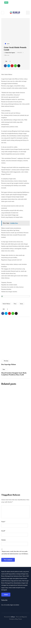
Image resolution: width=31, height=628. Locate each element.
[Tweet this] (8, 65)
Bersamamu (6, 430)
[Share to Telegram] (18, 65)
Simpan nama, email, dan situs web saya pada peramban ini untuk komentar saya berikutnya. (15, 552)
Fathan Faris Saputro (10, 52)
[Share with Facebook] (5, 65)
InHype (13, 616)
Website (3, 540)
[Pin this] (12, 65)
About (6, 594)
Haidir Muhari (6, 303)
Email (3, 531)
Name (3, 521)
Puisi (15, 303)
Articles (4, 358)
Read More (19, 5)
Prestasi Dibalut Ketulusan (12, 452)
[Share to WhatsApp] (15, 65)
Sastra (21, 303)
